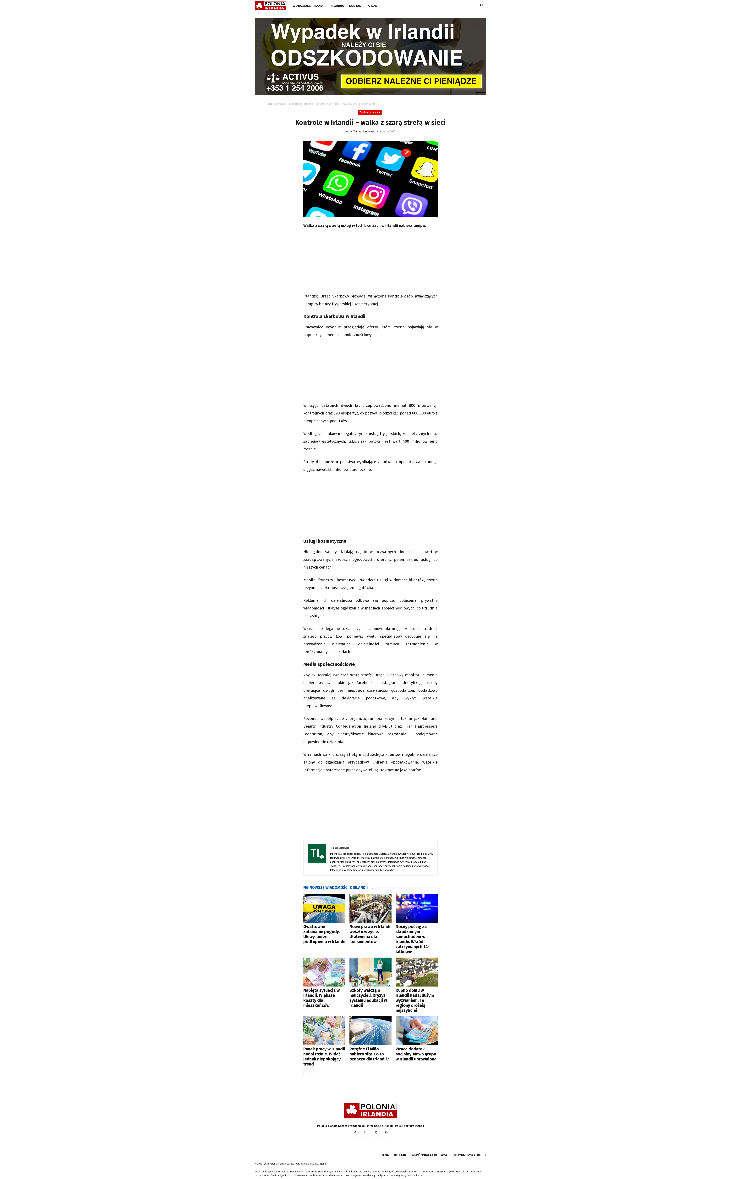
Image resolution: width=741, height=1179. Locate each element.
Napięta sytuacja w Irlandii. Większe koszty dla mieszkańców (321, 998)
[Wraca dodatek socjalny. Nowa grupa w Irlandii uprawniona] (417, 1030)
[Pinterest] (365, 1133)
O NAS (372, 6)
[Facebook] (355, 1133)
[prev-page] (305, 1072)
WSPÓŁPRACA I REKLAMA (429, 1155)
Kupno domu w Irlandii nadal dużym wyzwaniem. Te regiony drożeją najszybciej (415, 1000)
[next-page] (312, 1072)
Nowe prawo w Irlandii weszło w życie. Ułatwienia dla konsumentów (370, 934)
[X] (376, 1133)
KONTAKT (356, 6)
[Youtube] (386, 1133)
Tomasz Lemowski (364, 131)
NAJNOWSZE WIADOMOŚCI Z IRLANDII (335, 887)
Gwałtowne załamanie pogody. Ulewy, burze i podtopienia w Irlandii (324, 934)
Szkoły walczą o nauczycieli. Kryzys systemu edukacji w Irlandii (368, 998)
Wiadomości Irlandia (309, 6)
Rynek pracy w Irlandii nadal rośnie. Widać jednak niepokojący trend (324, 1056)
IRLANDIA (337, 6)
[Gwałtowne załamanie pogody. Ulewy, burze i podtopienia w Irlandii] (324, 908)
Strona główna (276, 104)
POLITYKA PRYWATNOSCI (468, 1155)
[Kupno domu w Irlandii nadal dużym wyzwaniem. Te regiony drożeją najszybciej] (417, 972)
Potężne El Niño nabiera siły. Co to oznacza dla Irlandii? (369, 1054)
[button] (481, 6)
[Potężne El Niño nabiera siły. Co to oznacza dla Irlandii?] (370, 1030)
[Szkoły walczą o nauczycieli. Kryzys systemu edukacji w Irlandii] (370, 972)
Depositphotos (414, 1175)
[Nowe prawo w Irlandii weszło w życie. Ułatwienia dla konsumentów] (370, 908)
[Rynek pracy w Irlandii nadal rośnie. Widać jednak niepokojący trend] (324, 1030)
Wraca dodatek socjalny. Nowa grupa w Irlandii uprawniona (416, 1054)
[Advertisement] (370, 261)
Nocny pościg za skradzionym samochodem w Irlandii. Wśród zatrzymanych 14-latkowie (413, 939)
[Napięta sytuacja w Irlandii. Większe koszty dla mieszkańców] (324, 972)
